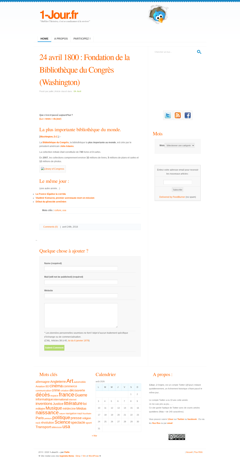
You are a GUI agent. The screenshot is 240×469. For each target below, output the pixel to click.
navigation (71, 413)
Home (44, 38)
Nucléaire (87, 413)
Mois (157, 133)
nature (62, 413)
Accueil (189, 452)
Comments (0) (50, 227)
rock (38, 422)
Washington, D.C (49, 136)
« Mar (94, 436)
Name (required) (53, 263)
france (66, 395)
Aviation (40, 386)
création (65, 390)
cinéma (56, 386)
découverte (77, 390)
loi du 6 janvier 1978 (78, 340)
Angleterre (58, 382)
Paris (40, 418)
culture (57, 210)
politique (61, 417)
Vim (84, 455)
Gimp (78, 455)
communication (43, 391)
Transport (43, 427)
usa (64, 210)
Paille (67, 452)
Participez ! (82, 38)
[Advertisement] (90, 100)
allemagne (43, 381)
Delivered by (166, 197)
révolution (47, 422)
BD (47, 386)
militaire (40, 408)
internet (72, 399)
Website (48, 290)
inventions (44, 404)
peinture (48, 418)
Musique (54, 408)
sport (89, 422)
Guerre (81, 395)
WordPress (94, 455)
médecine (69, 408)
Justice (58, 404)
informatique (44, 399)
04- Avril (77, 91)
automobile (80, 382)
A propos (61, 38)
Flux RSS (198, 452)
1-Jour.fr (58, 14)
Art (69, 381)
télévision (57, 427)
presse (76, 418)
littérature (73, 403)
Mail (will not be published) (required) (63, 277)
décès (43, 395)
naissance (47, 412)
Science (62, 422)
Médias (81, 408)
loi (85, 404)
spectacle (78, 422)
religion (86, 418)
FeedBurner (179, 197)
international (60, 399)
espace (54, 395)
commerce (70, 386)
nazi (79, 413)
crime (56, 390)
